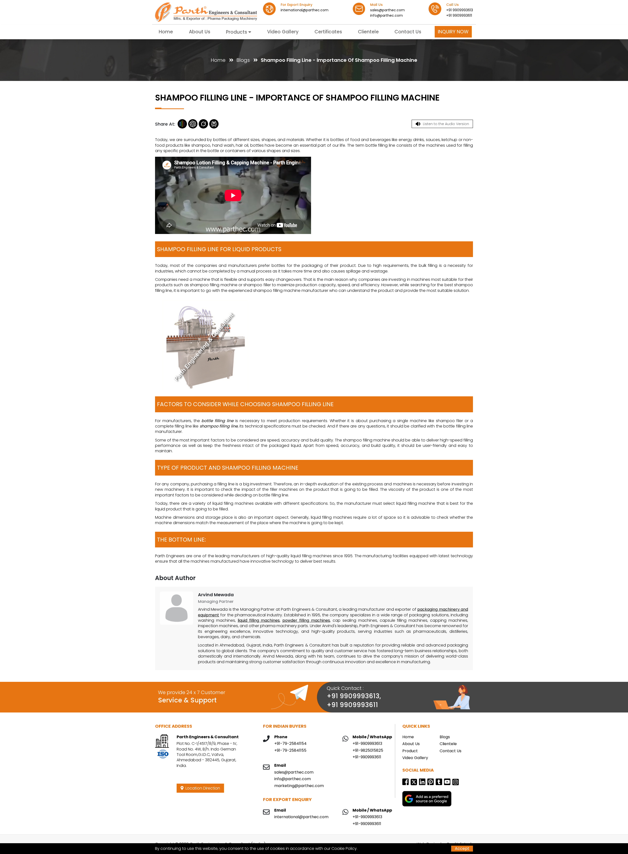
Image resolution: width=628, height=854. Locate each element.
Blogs (243, 60)
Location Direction (201, 788)
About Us (199, 31)
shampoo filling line (217, 426)
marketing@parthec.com (299, 786)
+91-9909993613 (367, 743)
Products (237, 32)
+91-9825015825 (368, 750)
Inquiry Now (453, 31)
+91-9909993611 (367, 757)
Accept (462, 848)
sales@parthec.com (387, 10)
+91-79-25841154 (290, 743)
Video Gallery (283, 31)
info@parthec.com (386, 15)
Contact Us (407, 31)
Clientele (368, 31)
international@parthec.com (304, 10)
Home (166, 31)
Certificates (328, 31)
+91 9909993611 (459, 15)
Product (410, 751)
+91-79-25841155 (290, 750)
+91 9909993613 (459, 10)
